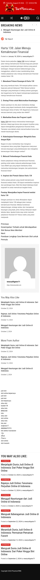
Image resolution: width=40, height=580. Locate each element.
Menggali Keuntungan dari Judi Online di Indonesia (16, 500)
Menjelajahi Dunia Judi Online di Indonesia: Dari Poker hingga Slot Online (19, 303)
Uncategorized (6, 461)
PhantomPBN (16, 571)
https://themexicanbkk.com (14, 285)
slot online (4, 418)
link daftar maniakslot (8, 431)
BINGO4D (4, 411)
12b (2, 433)
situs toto (4, 408)
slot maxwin (5, 443)
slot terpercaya (6, 401)
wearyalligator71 (28, 56)
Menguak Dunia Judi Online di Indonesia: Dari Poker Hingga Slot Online (17, 551)
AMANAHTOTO (6, 428)
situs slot (4, 403)
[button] (36, 24)
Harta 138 (20, 61)
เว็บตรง (3, 438)
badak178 (4, 406)
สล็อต (3, 436)
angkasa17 (5, 426)
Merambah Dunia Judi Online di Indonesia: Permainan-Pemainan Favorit (17, 532)
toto (2, 413)
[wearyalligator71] (20, 263)
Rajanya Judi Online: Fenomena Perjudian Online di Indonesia (16, 485)
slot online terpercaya (8, 393)
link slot (3, 423)
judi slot (3, 391)
